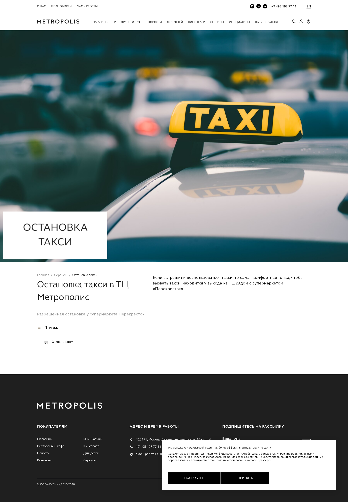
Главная (43, 275)
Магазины (100, 22)
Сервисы (217, 22)
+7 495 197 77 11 (283, 6)
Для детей (175, 22)
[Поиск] (294, 22)
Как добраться (266, 22)
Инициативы (239, 22)
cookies (203, 447)
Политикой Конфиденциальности (220, 453)
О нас (41, 6)
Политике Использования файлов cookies (220, 457)
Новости (155, 22)
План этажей (61, 6)
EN (309, 6)
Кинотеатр (196, 22)
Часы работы (87, 6)
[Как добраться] (308, 23)
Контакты (44, 460)
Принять (245, 478)
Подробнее (194, 478)
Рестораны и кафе (128, 22)
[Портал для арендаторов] (301, 23)
